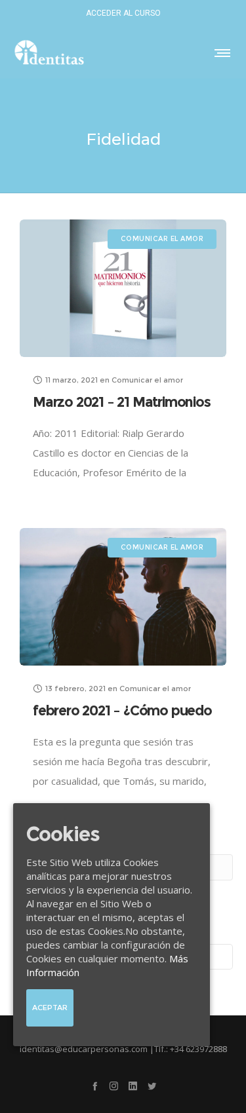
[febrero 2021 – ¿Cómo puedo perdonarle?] (123, 597)
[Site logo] (49, 52)
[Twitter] (151, 1086)
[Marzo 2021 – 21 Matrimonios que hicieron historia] (123, 288)
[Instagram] (113, 1086)
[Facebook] (94, 1086)
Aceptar (50, 1007)
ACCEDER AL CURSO (123, 13)
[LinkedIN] (132, 1086)
